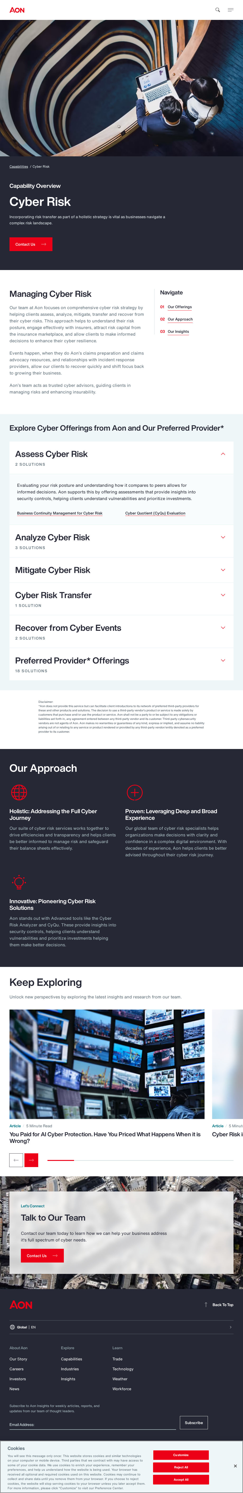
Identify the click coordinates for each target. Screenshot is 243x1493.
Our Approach (180, 319)
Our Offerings (180, 307)
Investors (17, 1379)
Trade (117, 1359)
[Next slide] (31, 1160)
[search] (218, 10)
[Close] (235, 1466)
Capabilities (18, 166)
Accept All (181, 1479)
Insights (68, 1379)
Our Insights (178, 331)
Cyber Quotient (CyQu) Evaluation (155, 513)
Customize (181, 1455)
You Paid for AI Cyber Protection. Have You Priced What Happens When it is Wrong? (105, 1137)
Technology (123, 1369)
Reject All (181, 1467)
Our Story (18, 1359)
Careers (16, 1369)
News (14, 1389)
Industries (70, 1369)
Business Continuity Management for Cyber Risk (60, 513)
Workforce (121, 1389)
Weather (119, 1379)
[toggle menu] (231, 10)
